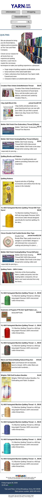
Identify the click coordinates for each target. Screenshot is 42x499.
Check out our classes (8, 54)
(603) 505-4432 (35, 491)
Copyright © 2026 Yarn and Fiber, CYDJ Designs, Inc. (21, 496)
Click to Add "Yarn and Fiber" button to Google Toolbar (21, 495)
